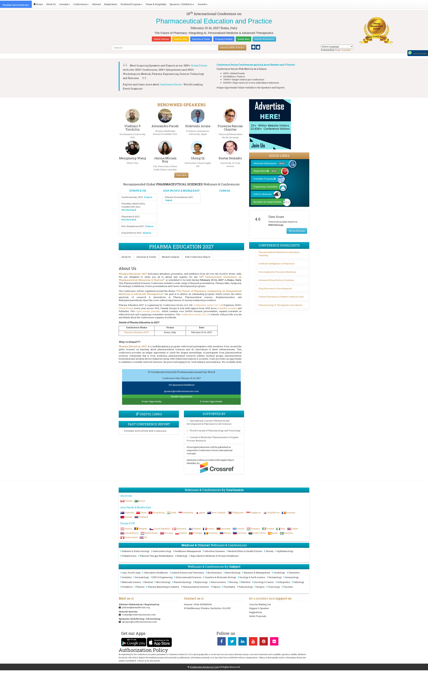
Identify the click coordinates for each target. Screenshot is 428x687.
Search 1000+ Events (232, 47)
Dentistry (127, 577)
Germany (225, 528)
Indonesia (188, 512)
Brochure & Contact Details (267, 201)
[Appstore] (258, 46)
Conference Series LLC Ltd (204, 666)
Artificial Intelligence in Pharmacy (276, 263)
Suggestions (255, 612)
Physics (216, 586)
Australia (129, 512)
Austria (128, 528)
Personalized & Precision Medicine (277, 271)
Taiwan (128, 516)
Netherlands (151, 532)
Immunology (292, 577)
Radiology (182, 555)
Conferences (80, 4)
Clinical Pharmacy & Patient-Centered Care (281, 296)
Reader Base (243, 39)
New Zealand (218, 512)
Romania (290, 512)
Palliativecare (129, 555)
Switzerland (131, 537)
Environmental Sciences (189, 577)
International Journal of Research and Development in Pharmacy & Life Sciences (209, 422)
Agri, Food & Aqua (131, 572)
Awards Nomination (264, 39)
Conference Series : (171, 84)
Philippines (238, 512)
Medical (148, 582)
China (143, 512)
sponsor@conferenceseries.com (181, 391)
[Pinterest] (263, 641)
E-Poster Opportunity (211, 401)
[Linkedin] (242, 641)
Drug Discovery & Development (275, 288)
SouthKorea (273, 512)
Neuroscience (218, 582)
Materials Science (131, 582)
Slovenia (241, 532)
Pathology (298, 582)
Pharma (140, 586)
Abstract (96, 4)
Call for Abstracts (262, 194)
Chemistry (294, 572)
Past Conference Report (197, 256)
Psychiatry (229, 586)
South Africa (259, 532)
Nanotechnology (182, 582)
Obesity (270, 551)
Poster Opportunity (152, 401)
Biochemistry (214, 572)
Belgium (142, 528)
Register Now (180, 39)
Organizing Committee (265, 186)
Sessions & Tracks (201, 39)
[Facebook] (221, 641)
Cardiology (279, 572)
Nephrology (201, 582)
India (173, 512)
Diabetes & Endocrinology (135, 551)
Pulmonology (246, 586)
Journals (63, 4)
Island (294, 528)
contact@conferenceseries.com (139, 614)
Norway (168, 532)
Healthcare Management (188, 551)
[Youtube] (253, 641)
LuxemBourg (131, 532)
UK (145, 537)
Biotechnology (233, 572)
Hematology (275, 577)
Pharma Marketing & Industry (163, 586)
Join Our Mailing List (260, 604)
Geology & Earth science (252, 577)
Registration (110, 4)
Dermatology (142, 577)
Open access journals (147, 311)
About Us (51, 4)
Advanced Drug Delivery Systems (276, 280)
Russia (227, 532)
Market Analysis (170, 256)
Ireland (270, 528)
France (210, 528)
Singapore (255, 512)
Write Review (297, 230)
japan (202, 512)
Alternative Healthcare (156, 572)
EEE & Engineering (162, 577)
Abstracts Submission (268, 163)
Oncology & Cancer (264, 582)
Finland (197, 528)
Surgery (260, 586)
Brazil (142, 500)
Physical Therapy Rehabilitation (156, 555)
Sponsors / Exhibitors (181, 4)
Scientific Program (263, 178)
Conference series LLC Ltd (208, 305)
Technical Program (130, 4)
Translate (346, 49)
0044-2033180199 (203, 604)
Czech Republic (162, 528)
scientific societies (227, 308)
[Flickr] (274, 641)
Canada (128, 500)
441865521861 (420, 53)
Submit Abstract (161, 39)
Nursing (233, 582)
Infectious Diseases (214, 551)
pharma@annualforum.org (136, 607)
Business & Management (257, 572)
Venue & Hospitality (156, 4)
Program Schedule (224, 39)
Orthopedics (283, 582)
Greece (240, 528)
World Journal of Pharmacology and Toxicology (215, 430)
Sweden (288, 532)
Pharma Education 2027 (136, 332)
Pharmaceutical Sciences (196, 586)
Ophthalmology (285, 551)
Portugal (197, 532)
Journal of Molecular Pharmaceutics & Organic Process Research (213, 439)
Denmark (181, 528)
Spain (275, 532)
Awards (202, 4)
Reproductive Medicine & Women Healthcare (215, 555)
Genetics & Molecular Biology (220, 577)
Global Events (199, 65)
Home (39, 4)
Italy (282, 528)
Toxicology (274, 586)
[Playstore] (253, 46)
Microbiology (163, 582)
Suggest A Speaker (259, 608)
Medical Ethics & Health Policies (245, 551)
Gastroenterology (162, 551)
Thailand (143, 516)
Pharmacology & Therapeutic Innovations (280, 305)
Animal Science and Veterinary (187, 572)
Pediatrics (127, 586)
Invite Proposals (257, 616)
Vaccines (288, 586)
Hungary (255, 528)
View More (181, 175)
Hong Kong (159, 512)
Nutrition (245, 582)
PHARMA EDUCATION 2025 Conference (145, 430)
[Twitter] (232, 641)
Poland (183, 532)
